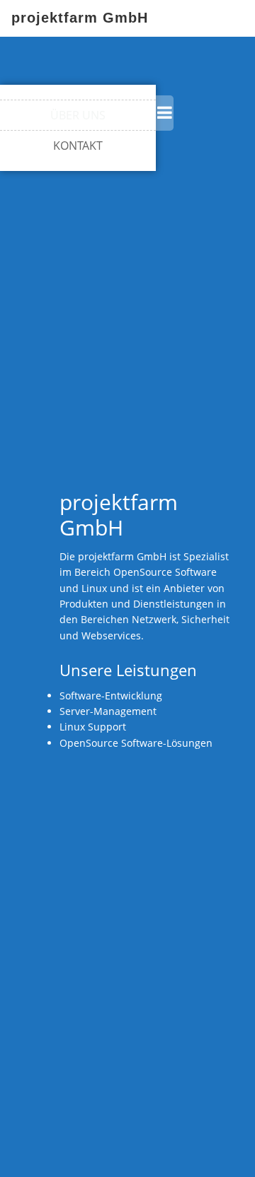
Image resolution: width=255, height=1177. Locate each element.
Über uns (78, 115)
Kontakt (78, 145)
